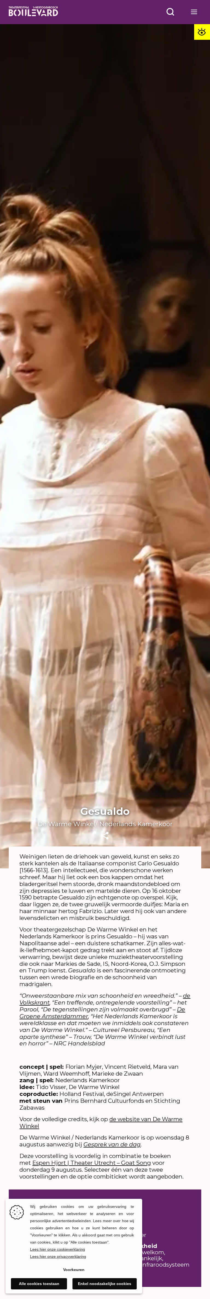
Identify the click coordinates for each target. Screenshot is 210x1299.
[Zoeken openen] (170, 12)
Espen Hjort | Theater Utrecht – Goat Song (91, 1162)
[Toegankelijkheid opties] (202, 32)
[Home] (33, 12)
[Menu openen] (194, 12)
